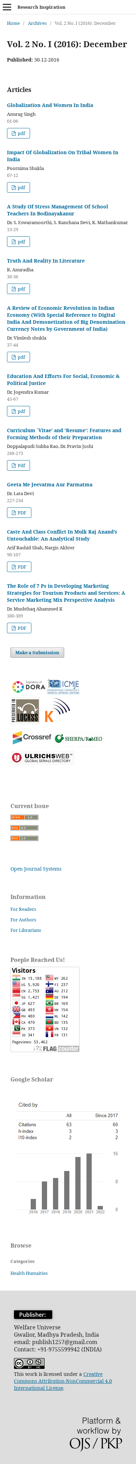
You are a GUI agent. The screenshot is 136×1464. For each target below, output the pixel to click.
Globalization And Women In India (50, 105)
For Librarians (25, 930)
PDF (22, 512)
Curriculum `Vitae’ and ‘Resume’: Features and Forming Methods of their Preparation (64, 434)
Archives (37, 23)
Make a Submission (37, 652)
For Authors (23, 919)
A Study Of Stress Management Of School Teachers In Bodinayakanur (57, 210)
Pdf (21, 465)
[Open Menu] (7, 7)
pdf (21, 133)
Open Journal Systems (35, 868)
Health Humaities (29, 1273)
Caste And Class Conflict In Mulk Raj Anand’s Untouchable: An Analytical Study (62, 535)
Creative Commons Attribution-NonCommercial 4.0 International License (63, 1381)
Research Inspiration (41, 7)
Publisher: (33, 1315)
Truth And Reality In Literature (46, 260)
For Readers (23, 909)
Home (13, 23)
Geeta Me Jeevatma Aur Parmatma (49, 484)
